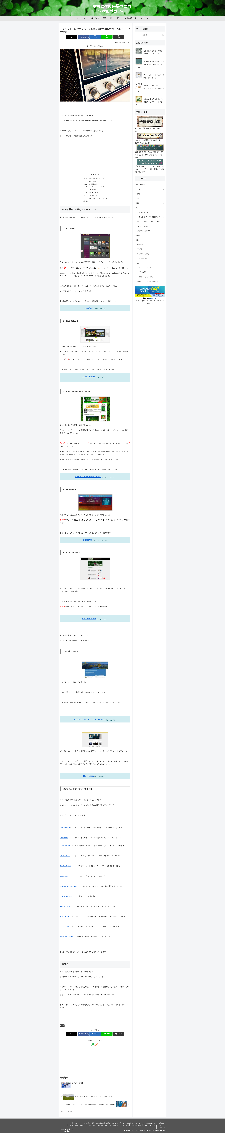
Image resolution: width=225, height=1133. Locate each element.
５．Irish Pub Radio (92, 192)
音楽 (63, 1025)
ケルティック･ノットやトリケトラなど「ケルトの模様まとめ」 (150, 88)
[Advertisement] (95, 157)
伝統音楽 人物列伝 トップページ (114, 1123)
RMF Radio (88, 776)
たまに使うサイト (91, 195)
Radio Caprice (65, 926)
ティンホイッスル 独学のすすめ (78, 1125)
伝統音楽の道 (100, 1123)
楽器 (93, 1123)
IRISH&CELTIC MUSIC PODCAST (89, 719)
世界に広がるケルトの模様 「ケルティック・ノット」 (154, 52)
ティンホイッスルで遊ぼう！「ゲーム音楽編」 (152, 1123)
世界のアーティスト (118, 1125)
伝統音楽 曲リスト (131, 1123)
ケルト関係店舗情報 (136, 1125)
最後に (86, 201)
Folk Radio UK (65, 856)
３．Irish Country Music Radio (95, 187)
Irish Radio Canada (66, 937)
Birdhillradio (64, 838)
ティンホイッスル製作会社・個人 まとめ (100, 1125)
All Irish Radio (65, 906)
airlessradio (88, 540)
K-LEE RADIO (65, 916)
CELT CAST (64, 876)
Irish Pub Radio (89, 618)
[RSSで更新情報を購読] (97, 1044)
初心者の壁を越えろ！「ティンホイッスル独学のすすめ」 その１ (150, 64)
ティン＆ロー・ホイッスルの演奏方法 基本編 (154, 76)
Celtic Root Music (66, 896)
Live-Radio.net (65, 846)
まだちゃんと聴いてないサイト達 (96, 198)
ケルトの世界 (86, 1123)
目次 (92, 174)
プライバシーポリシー (159, 1125)
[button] (118, 37)
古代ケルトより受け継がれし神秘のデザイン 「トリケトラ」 (150, 102)
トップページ (77, 1123)
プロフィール (147, 1125)
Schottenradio (65, 828)
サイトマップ (161, 1127)
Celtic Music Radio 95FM (69, 886)
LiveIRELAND (88, 376)
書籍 (127, 1125)
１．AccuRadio (91, 181)
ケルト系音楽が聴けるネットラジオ (95, 178)
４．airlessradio (91, 190)
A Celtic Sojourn (65, 866)
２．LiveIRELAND (92, 184)
